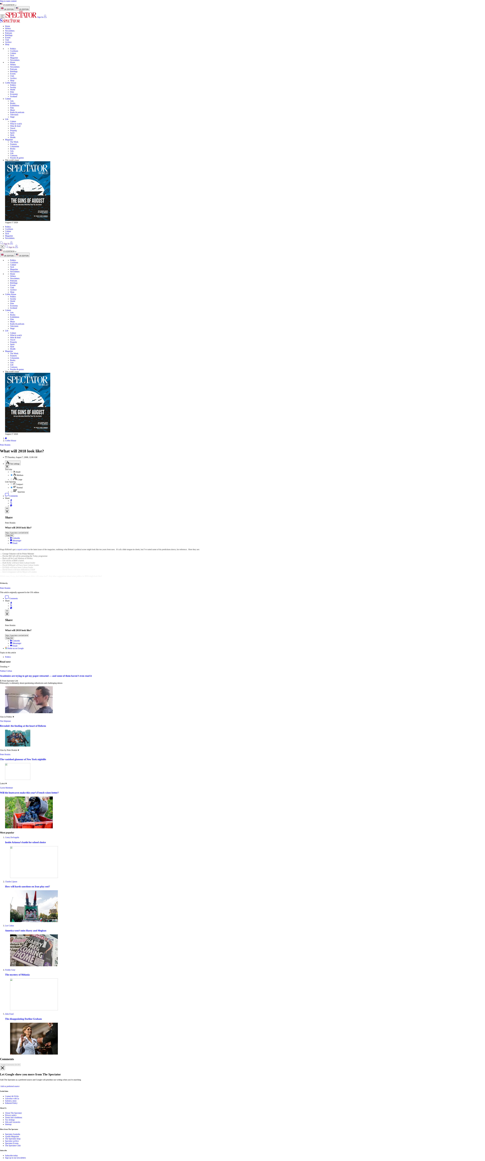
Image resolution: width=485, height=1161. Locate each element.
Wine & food (15, 126)
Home (7, 26)
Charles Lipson (11, 882)
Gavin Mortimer (6, 788)
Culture (13, 53)
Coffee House (10, 83)
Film (12, 108)
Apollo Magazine (12, 1136)
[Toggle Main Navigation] (2, 16)
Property (13, 130)
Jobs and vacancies (12, 1122)
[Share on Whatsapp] (11, 506)
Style (12, 135)
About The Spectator (13, 1113)
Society (13, 87)
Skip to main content (8, 1)
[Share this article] (7, 508)
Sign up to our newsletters (15, 1158)
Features (13, 144)
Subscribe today (11, 1155)
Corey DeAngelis (12, 837)
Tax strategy (10, 1120)
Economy (14, 94)
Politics (13, 49)
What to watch (16, 124)
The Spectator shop (12, 1139)
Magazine (14, 58)
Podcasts (8, 33)
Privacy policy (11, 1115)
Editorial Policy (11, 1103)
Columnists (14, 146)
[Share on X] (11, 503)
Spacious (21, 492)
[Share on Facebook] (11, 501)
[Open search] (1, 244)
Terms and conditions (13, 1117)
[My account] (45, 17)
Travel (12, 128)
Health (12, 137)
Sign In (40, 17)
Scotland (13, 96)
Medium (20, 475)
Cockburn (14, 51)
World (12, 90)
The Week (14, 142)
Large (20, 479)
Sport (12, 133)
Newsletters (9, 31)
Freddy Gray (10, 970)
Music (12, 110)
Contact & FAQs (12, 1096)
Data (12, 92)
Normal (20, 487)
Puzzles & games (17, 158)
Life (6, 119)
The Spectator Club (13, 1145)
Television (14, 115)
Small (18, 472)
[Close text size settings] (7, 466)
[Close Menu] (2, 247)
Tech (12, 55)
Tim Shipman (5, 721)
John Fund (9, 1014)
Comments (13, 496)
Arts (12, 101)
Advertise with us (12, 1098)
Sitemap (8, 1124)
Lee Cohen (9, 926)
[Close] (2, 1068)
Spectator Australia (12, 1134)
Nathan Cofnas (6, 671)
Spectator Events (11, 1143)
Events (7, 37)
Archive (8, 42)
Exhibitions (14, 105)
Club (7, 40)
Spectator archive (12, 1141)
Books (12, 103)
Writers (8, 28)
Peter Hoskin (5, 588)
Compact (19, 484)
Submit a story (11, 1101)
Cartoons (13, 155)
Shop (7, 44)
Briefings (8, 35)
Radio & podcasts (17, 112)
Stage (12, 117)
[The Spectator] (21, 17)
